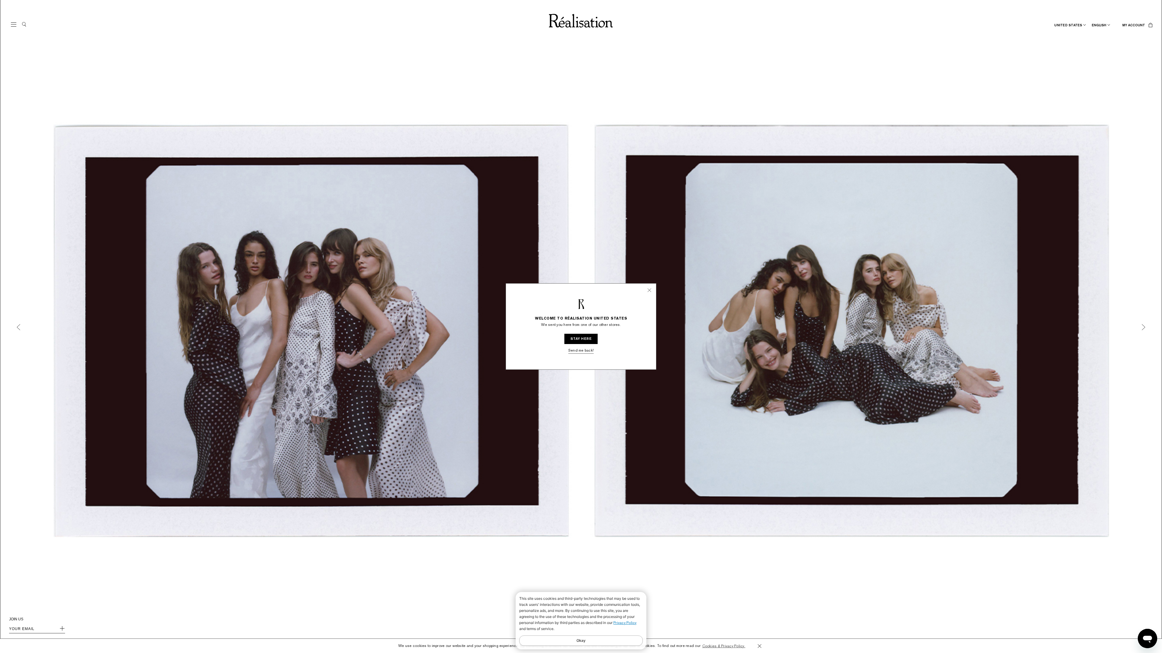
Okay (581, 640)
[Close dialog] (641, 301)
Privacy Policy (625, 623)
